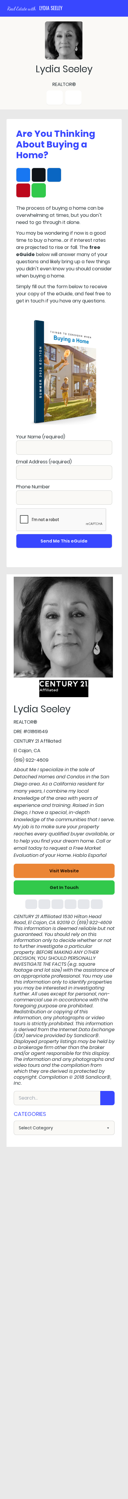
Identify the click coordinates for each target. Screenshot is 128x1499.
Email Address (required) (44, 461)
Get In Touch (64, 887)
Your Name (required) (40, 436)
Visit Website (64, 871)
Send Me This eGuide (64, 541)
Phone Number (33, 486)
